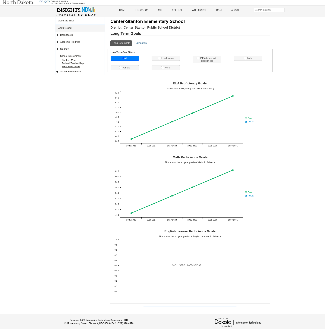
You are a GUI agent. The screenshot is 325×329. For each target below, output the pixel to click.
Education (142, 10)
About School (65, 28)
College (177, 10)
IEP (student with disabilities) (208, 59)
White (167, 67)
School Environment (70, 71)
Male (249, 58)
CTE (160, 10)
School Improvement (70, 56)
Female (126, 67)
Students (64, 49)
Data (219, 10)
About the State (66, 20)
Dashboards (66, 35)
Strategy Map (69, 60)
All (125, 58)
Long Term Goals (71, 66)
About (235, 10)
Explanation (140, 43)
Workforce (199, 10)
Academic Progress (70, 42)
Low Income (167, 58)
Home (122, 10)
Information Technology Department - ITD (107, 320)
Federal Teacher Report (74, 63)
